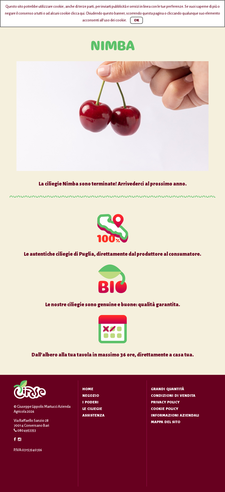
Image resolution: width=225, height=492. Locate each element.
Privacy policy (165, 402)
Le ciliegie (92, 409)
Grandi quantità (167, 389)
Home (87, 389)
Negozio (90, 396)
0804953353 (26, 430)
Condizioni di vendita (173, 396)
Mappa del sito (165, 422)
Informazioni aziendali (175, 415)
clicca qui (78, 13)
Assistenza (93, 415)
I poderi (90, 402)
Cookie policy (164, 409)
